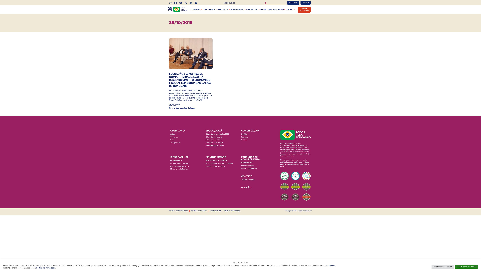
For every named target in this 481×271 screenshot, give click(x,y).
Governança (174, 137)
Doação (246, 187)
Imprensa (244, 137)
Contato (289, 10)
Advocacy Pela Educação (179, 163)
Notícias (244, 134)
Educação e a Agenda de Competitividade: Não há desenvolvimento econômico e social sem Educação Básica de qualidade (190, 79)
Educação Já (222, 10)
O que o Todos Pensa (249, 168)
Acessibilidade (229, 3)
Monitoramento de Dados (215, 166)
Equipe (172, 140)
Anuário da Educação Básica (216, 160)
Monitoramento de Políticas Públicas (219, 163)
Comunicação (252, 10)
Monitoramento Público (179, 169)
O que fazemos (209, 10)
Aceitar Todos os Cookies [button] (466, 267)
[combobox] (274, 3)
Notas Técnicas (246, 163)
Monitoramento (237, 10)
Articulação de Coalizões (179, 166)
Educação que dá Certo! (215, 146)
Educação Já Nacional (214, 137)
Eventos (175, 108)
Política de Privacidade (178, 211)
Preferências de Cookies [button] (442, 267)
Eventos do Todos (187, 108)
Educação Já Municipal (214, 143)
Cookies (331, 265)
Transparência (175, 143)
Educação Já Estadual (214, 140)
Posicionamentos (247, 165)
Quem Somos (196, 10)
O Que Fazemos (176, 160)
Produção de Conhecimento (272, 10)
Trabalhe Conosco (248, 180)
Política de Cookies (199, 211)
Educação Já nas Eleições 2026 (217, 134)
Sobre (172, 134)
